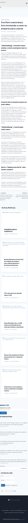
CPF (2, 476)
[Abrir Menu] (26, 3)
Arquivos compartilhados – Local (18, 510)
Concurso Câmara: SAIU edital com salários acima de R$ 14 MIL (22, 196)
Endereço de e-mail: (5, 407)
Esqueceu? (8, 485)
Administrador (5, 510)
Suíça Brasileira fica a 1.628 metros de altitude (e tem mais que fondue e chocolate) (13, 325)
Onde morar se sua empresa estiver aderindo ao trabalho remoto (13, 389)
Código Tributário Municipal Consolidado (14, 512)
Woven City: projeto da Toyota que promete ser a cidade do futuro (14, 357)
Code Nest (22, 519)
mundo (3, 122)
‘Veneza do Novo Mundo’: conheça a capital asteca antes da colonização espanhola (6, 196)
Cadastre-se (15, 485)
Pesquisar (2, 466)
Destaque (7, 19)
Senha (2, 480)
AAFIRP (2, 19)
